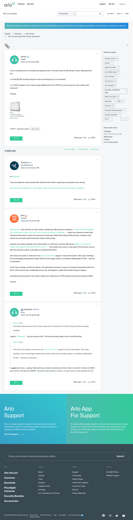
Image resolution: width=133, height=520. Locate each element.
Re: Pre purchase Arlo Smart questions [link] (24, 36)
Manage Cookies (35, 517)
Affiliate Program (112, 476)
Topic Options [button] (127, 45)
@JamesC (21, 336)
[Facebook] (103, 515)
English (8, 34)
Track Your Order (78, 486)
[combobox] (90, 13)
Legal (55, 515)
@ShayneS (14, 229)
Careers (41, 476)
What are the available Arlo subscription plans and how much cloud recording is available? (47, 188)
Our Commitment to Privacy (49, 493)
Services (30, 4)
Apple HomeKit (110, 67)
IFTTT (107, 119)
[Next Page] (126, 119)
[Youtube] (123, 516)
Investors (41, 483)
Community (76, 476)
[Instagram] (110, 516)
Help (127, 13)
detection (108, 101)
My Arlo (112, 4)
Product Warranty (79, 493)
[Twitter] (117, 516)
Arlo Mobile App (110, 72)
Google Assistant (111, 115)
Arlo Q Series (109, 76)
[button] (97, 53)
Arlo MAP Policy (112, 472)
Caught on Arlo (44, 486)
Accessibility (62, 515)
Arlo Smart (30, 34)
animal (107, 63)
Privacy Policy (34, 515)
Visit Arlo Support (11, 434)
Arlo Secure (109, 81)
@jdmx (16, 323)
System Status (77, 479)
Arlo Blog (41, 490)
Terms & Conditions (45, 515)
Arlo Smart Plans (48, 256)
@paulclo (16, 177)
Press (40, 479)
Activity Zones (110, 58)
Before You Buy (110, 97)
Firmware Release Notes (113, 110)
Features (108, 106)
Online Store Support (80, 483)
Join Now (110, 13)
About (40, 472)
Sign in (119, 13)
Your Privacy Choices (74, 515)
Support (103, 4)
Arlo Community (10, 14)
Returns (75, 490)
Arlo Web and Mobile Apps (112, 91)
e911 (119, 101)
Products (21, 4)
